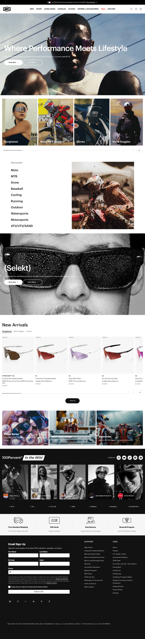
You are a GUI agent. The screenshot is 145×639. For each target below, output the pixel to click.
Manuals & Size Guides (92, 554)
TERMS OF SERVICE (62, 579)
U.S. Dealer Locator (119, 554)
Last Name (43, 552)
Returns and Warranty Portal (94, 557)
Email (42, 560)
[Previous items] (132, 150)
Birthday (11, 560)
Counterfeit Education (92, 567)
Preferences (117, 573)
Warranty (87, 564)
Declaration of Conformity (93, 580)
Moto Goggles (19, 331)
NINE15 (107, 624)
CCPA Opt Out (89, 577)
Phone (10, 568)
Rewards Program (90, 570)
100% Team (117, 560)
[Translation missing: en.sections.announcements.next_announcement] (139, 2)
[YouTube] (124, 458)
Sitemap (116, 593)
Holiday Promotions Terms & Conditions (123, 582)
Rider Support (89, 587)
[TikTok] (130, 458)
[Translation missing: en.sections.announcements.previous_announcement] (5, 2)
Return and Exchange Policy (94, 560)
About (115, 547)
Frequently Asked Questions (94, 550)
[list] (72, 122)
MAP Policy (88, 573)
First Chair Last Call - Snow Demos (125, 564)
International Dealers (120, 557)
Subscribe (39, 592)
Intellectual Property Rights (122, 577)
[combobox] (11, 572)
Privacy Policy (117, 589)
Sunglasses (7, 331)
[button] (32, 9)
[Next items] (139, 150)
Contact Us (117, 570)
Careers (115, 550)
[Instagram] (119, 458)
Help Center (88, 547)
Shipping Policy (118, 586)
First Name (12, 552)
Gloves (29, 331)
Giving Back (117, 567)
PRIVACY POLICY (52, 583)
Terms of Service (90, 583)
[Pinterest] (141, 458)
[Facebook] (135, 458)
